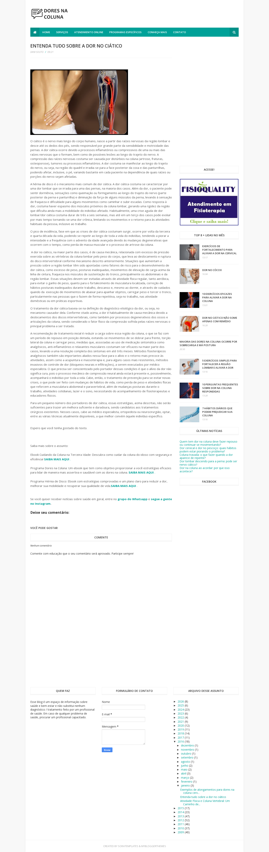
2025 (181, 705)
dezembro (188, 745)
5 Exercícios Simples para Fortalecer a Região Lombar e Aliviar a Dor (219, 364)
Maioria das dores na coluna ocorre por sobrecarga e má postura (208, 343)
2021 (181, 721)
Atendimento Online (88, 32)
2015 (181, 808)
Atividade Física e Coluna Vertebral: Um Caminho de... (205, 802)
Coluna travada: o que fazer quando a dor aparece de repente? (206, 456)
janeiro (186, 785)
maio (184, 769)
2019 (181, 729)
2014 (181, 812)
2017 (181, 737)
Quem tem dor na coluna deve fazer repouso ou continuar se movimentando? (208, 443)
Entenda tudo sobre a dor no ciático (203, 797)
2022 (181, 717)
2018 (181, 733)
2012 (181, 820)
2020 (181, 725)
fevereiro (187, 781)
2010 (181, 828)
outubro (186, 753)
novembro (188, 749)
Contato (179, 32)
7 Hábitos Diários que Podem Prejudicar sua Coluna (217, 411)
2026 (181, 701)
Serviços (62, 32)
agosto (186, 761)
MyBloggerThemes (153, 846)
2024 (181, 709)
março (185, 777)
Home (46, 32)
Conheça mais (157, 32)
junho (185, 765)
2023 (181, 713)
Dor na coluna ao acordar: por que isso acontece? (205, 469)
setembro (187, 757)
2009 (181, 832)
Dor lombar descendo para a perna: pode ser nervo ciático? (208, 462)
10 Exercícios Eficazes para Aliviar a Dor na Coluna (217, 297)
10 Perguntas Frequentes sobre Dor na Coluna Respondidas (220, 388)
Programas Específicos (125, 32)
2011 (181, 824)
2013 (181, 816)
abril (184, 773)
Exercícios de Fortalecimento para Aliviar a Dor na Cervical (219, 249)
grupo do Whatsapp (132, 499)
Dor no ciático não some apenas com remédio (219, 319)
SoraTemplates (128, 846)
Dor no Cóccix (212, 270)
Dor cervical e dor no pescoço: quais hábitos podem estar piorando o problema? (208, 449)
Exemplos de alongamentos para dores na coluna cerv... (207, 791)
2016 (181, 741)
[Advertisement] (167, 14)
